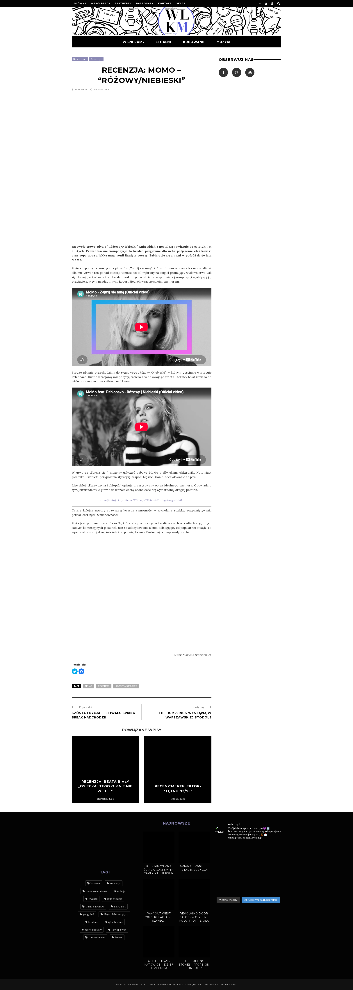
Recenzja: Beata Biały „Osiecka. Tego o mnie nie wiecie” (105, 786)
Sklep (180, 3)
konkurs (93, 922)
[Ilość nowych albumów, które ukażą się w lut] (256, 879)
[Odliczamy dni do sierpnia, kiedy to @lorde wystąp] (256, 858)
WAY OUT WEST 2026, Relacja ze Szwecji (159, 917)
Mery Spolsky (93, 929)
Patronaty (145, 3)
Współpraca (100, 3)
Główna (80, 3)
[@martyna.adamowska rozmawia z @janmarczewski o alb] (222, 879)
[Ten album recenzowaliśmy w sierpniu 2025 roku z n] (222, 858)
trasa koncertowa (96, 891)
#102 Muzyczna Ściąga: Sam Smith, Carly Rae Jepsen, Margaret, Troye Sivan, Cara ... (159, 873)
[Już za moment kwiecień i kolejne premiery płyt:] (239, 869)
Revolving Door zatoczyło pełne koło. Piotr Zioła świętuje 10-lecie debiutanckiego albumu (194, 922)
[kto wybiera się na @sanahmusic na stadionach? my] (273, 848)
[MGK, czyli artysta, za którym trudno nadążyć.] (256, 848)
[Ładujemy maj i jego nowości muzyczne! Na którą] (239, 858)
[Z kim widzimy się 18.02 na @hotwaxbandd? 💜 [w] (239, 879)
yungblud (88, 914)
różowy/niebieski (126, 686)
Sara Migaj (81, 89)
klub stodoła (114, 898)
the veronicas (96, 937)
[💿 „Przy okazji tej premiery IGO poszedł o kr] (273, 879)
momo (88, 686)
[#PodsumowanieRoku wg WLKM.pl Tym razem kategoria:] (273, 889)
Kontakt (165, 3)
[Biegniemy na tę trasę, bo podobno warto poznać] (273, 869)
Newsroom (79, 59)
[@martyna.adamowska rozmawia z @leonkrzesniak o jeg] (239, 848)
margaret (120, 906)
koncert (95, 883)
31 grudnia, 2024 (105, 798)
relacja (121, 891)
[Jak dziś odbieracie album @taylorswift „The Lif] (222, 848)
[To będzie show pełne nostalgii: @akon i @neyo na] (222, 869)
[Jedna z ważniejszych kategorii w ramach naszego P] (256, 889)
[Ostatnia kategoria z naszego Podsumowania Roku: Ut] (239, 889)
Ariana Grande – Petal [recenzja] (193, 867)
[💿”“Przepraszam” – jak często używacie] (256, 869)
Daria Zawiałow (94, 906)
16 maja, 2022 (178, 798)
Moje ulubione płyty (116, 914)
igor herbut (115, 922)
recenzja (103, 686)
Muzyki (223, 42)
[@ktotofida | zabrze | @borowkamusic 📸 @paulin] (273, 858)
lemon (118, 937)
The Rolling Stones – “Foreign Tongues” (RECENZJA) (194, 966)
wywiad (93, 898)
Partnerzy (123, 3)
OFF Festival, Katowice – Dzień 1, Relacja (159, 964)
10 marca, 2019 (101, 89)
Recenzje (96, 59)
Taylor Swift (118, 929)
